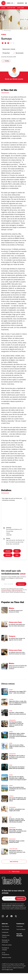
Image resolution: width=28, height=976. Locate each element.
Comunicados (5, 929)
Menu (17, 551)
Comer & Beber (20, 7)
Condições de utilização (5, 949)
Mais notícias (14, 861)
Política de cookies (7, 945)
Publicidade (19, 926)
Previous (2, 19)
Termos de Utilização (6, 590)
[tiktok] (7, 916)
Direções (8, 551)
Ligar (17, 555)
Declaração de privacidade (5, 941)
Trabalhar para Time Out (5, 936)
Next (25, 19)
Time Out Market (20, 929)
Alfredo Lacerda (18, 79)
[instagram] (3, 916)
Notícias (3, 7)
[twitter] (16, 916)
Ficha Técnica (5, 926)
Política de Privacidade (17, 590)
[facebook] (11, 916)
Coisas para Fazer (11, 7)
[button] (25, 498)
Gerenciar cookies (6, 957)
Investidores (5, 932)
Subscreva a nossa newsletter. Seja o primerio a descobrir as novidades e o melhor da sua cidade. (13, 578)
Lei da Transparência (5, 953)
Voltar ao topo (15, 871)
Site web (8, 555)
